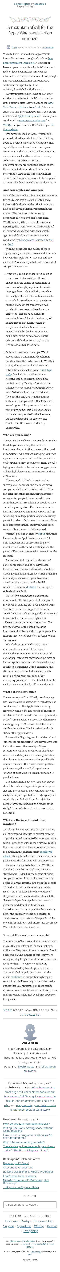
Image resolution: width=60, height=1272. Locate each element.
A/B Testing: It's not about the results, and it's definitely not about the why (30, 1101)
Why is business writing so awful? (23, 1142)
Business (11, 1221)
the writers (15, 1241)
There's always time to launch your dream (29, 1146)
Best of (52, 1226)
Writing (39, 1226)
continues (16, 977)
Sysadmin (24, 1226)
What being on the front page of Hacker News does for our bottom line (29, 1092)
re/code (36, 107)
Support (8, 1226)
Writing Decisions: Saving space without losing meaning (28, 1129)
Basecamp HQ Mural (16, 1163)
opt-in (41, 534)
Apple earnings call (28, 116)
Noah (14, 47)
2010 (10, 244)
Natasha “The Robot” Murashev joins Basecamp (26, 1182)
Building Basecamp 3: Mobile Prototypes (28, 1171)
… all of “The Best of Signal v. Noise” (25, 1150)
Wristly (7, 125)
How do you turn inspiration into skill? (26, 1123)
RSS (30, 1255)
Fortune (24, 107)
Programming (43, 1221)
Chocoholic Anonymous (18, 1167)
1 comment (48, 47)
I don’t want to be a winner (19, 1176)
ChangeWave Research (32, 240)
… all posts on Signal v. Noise (21, 1187)
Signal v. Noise (22, 3)
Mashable (30, 587)
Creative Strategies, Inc (32, 120)
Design (26, 1221)
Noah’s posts (26, 1066)
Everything (31, 1231)
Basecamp (40, 3)
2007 (51, 240)
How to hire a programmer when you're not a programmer (27, 1136)
